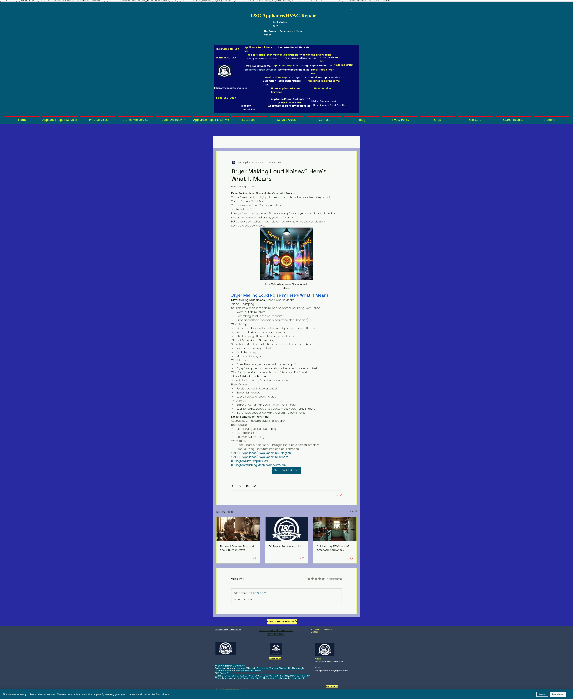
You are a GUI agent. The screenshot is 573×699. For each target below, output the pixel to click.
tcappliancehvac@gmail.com (331, 670)
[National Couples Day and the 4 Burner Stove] (238, 529)
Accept (542, 694)
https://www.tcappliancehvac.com (231, 88)
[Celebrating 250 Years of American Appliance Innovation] (334, 529)
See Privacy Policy (160, 694)
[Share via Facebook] (232, 485)
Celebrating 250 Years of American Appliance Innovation (333, 548)
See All (353, 511)
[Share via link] (254, 485)
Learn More (557, 694)
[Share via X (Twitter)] (240, 485)
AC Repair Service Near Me (285, 546)
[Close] (569, 694)
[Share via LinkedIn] (247, 485)
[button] (351, 8)
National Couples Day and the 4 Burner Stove (237, 548)
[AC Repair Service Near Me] (286, 529)
